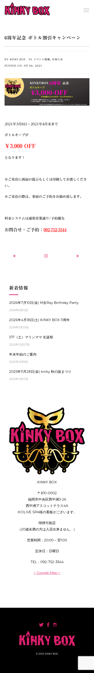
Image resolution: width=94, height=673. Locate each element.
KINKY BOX (17, 59)
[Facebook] (48, 624)
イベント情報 (42, 59)
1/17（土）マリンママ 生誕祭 (31, 337)
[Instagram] (55, 624)
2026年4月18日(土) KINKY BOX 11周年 (39, 320)
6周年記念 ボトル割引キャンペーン (43, 37)
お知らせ (57, 59)
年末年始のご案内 (23, 354)
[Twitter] (41, 624)
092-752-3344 (52, 562)
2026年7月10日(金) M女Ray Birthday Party (43, 302)
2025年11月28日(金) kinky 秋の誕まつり (40, 371)
